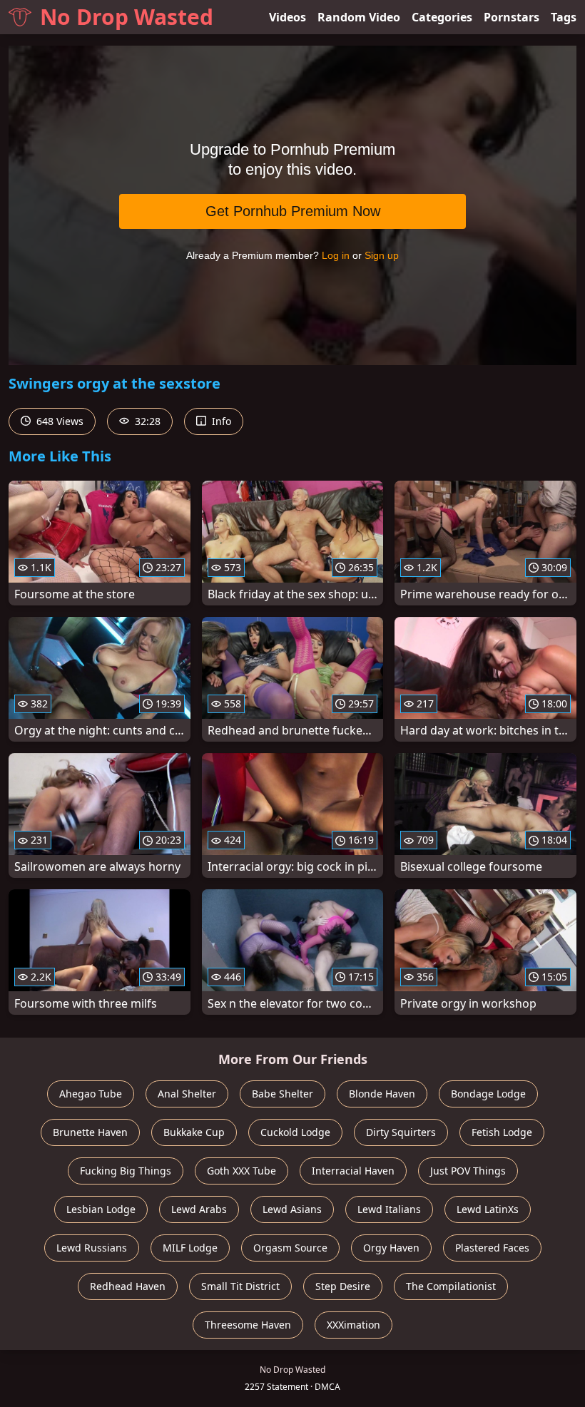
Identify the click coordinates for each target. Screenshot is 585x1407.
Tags (563, 17)
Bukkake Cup (194, 1132)
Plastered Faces (492, 1247)
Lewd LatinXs (488, 1209)
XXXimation (353, 1324)
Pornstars (511, 17)
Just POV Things (468, 1170)
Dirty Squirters (401, 1132)
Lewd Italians (389, 1209)
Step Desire (342, 1286)
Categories (442, 17)
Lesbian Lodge (101, 1209)
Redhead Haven (128, 1286)
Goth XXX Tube (241, 1170)
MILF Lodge (190, 1247)
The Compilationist (451, 1286)
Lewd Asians (292, 1209)
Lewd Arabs (199, 1209)
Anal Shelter (187, 1093)
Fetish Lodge (502, 1132)
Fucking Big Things (125, 1170)
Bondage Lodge (488, 1093)
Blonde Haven (382, 1093)
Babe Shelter (282, 1093)
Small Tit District (240, 1286)
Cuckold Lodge (295, 1132)
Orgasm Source (290, 1247)
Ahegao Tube (90, 1093)
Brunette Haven (90, 1132)
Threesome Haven (248, 1324)
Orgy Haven (391, 1247)
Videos (287, 17)
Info (220, 421)
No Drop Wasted (126, 16)
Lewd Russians (91, 1247)
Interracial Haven (353, 1170)
